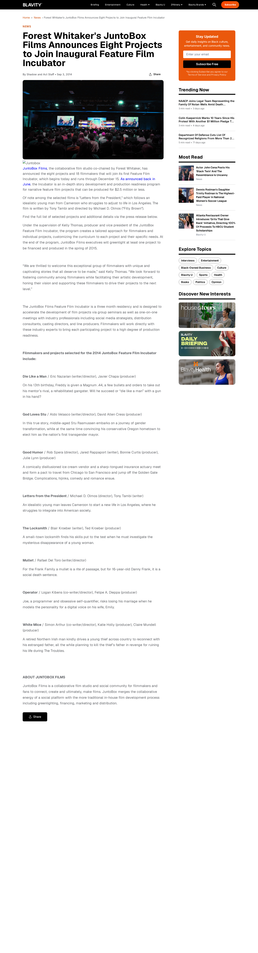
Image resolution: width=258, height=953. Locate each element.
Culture (221, 267)
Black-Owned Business (196, 267)
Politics (200, 282)
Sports (203, 275)
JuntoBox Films (35, 168)
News (37, 17)
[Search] (214, 4)
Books (185, 282)
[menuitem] (145, 4)
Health (218, 275)
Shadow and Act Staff (40, 74)
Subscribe (230, 4)
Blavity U (187, 275)
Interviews (188, 260)
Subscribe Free (207, 64)
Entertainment (210, 260)
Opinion (216, 282)
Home (26, 17)
